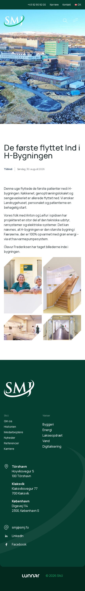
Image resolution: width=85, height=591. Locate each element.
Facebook (19, 544)
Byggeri (48, 424)
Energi (47, 430)
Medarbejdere (13, 432)
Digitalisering (51, 446)
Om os (8, 421)
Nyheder (9, 438)
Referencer (11, 443)
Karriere (54, 4)
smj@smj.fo (20, 527)
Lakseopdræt (52, 435)
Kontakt (66, 4)
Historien (10, 426)
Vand (46, 441)
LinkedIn (18, 536)
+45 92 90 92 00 (37, 4)
